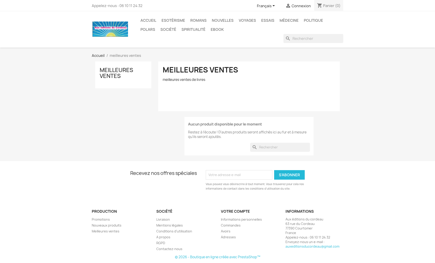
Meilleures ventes (105, 231)
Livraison (163, 219)
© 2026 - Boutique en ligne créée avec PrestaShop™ (217, 257)
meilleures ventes (116, 73)
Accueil (148, 20)
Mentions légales (169, 225)
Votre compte (235, 211)
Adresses (228, 237)
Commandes (231, 225)
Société (168, 29)
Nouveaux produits (106, 225)
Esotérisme (173, 20)
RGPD (160, 243)
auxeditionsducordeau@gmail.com (312, 246)
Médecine (289, 20)
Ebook (217, 29)
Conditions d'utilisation (174, 231)
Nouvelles (223, 20)
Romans (198, 20)
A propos (163, 237)
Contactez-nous (169, 249)
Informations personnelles (241, 219)
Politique (313, 20)
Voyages (247, 20)
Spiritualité (193, 29)
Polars (147, 29)
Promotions (101, 219)
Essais (267, 20)
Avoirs (225, 231)
